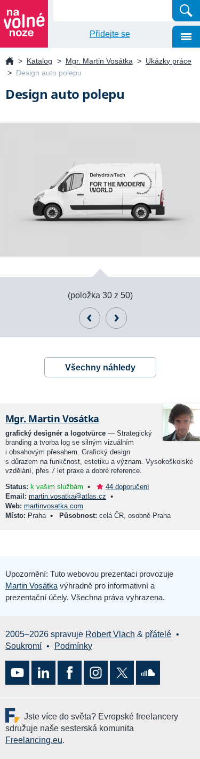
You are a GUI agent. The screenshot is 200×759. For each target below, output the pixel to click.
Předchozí (89, 318)
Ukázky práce (168, 61)
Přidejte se (110, 33)
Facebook (70, 673)
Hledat (186, 10)
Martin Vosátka (31, 585)
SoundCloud (148, 673)
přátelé (158, 634)
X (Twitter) (122, 673)
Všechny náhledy (100, 367)
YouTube (17, 673)
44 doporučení (127, 487)
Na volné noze (9, 62)
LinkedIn (43, 673)
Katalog (39, 61)
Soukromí (23, 645)
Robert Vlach (110, 634)
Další (116, 318)
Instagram (96, 673)
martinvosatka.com (53, 506)
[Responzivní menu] (186, 37)
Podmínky (73, 645)
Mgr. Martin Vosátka (99, 61)
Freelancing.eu (14, 715)
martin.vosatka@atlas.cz (67, 496)
